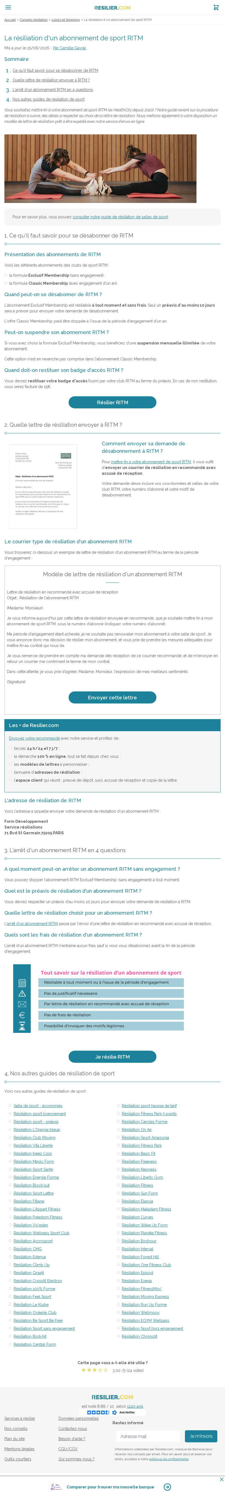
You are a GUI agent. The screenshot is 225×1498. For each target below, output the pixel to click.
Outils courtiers (17, 1459)
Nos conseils (15, 1428)
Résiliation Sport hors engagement (152, 1328)
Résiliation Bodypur (139, 1241)
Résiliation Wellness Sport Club (41, 1233)
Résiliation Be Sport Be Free (38, 1320)
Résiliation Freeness (139, 1161)
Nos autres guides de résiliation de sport (49, 99)
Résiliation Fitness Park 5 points (149, 1114)
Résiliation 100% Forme (34, 1289)
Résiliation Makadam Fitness (146, 1209)
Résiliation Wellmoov (140, 1312)
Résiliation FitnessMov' (142, 1289)
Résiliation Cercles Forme (144, 1122)
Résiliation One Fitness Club (146, 1265)
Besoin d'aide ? (71, 1439)
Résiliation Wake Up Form (145, 1225)
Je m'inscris (201, 1436)
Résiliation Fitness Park (142, 1145)
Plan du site (14, 1439)
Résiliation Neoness (139, 1169)
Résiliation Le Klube (31, 1304)
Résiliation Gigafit (29, 1273)
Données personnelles (78, 1418)
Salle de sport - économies (38, 1106)
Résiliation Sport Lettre (34, 1193)
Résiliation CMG (28, 1249)
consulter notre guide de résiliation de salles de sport (120, 217)
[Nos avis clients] (112, 1412)
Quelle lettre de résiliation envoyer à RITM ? (51, 80)
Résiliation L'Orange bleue (37, 1129)
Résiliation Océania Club (35, 1312)
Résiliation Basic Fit (138, 1153)
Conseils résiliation (33, 20)
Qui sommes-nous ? (76, 1459)
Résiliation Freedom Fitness (38, 1217)
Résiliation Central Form (35, 1344)
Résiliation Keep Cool (33, 1153)
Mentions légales (19, 1449)
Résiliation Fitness (137, 1185)
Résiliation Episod (137, 1273)
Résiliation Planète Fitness (144, 1233)
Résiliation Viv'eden (31, 1225)
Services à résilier (19, 1418)
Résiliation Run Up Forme (144, 1304)
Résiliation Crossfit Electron (38, 1281)
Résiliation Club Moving (34, 1137)
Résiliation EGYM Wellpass (145, 1320)
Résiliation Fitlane (29, 1201)
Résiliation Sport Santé (33, 1169)
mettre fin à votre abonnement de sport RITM (151, 462)
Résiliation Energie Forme (36, 1177)
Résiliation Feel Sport (32, 1297)
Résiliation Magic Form (34, 1161)
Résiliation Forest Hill (140, 1257)
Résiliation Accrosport (33, 1241)
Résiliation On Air (137, 1129)
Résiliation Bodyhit (30, 1336)
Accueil (10, 20)
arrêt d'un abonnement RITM (32, 924)
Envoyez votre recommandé (34, 738)
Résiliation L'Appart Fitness (37, 1209)
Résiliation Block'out (31, 1185)
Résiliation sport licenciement (40, 1114)
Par (69, 48)
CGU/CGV (68, 1449)
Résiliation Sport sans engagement (44, 1328)
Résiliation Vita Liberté (33, 1145)
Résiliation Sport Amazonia (145, 1137)
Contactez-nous (72, 1428)
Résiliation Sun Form (140, 1193)
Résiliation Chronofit (139, 1336)
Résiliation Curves (137, 1217)
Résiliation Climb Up (32, 1265)
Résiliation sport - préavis (36, 1122)
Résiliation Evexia (137, 1281)
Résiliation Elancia (137, 1201)
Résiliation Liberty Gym (142, 1177)
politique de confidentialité (169, 1459)
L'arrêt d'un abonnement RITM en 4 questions (53, 89)
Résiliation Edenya (30, 1257)
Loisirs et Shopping (66, 20)
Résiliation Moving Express (145, 1297)
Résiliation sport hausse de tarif (149, 1106)
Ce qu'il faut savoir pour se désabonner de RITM (55, 70)
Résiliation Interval (137, 1249)
